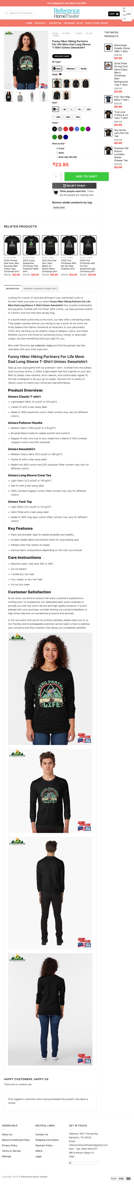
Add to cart (86, 176)
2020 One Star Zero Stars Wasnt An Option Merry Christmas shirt (49, 266)
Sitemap (6, 1156)
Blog (80, 23)
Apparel (66, 33)
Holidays (40, 23)
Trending (69, 23)
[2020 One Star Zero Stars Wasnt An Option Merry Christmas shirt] (50, 245)
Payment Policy (43, 1145)
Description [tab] (12, 289)
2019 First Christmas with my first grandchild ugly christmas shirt (87, 266)
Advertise (55, 23)
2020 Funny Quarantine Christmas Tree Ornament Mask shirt (30, 266)
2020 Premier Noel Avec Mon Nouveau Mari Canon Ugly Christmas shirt (11, 266)
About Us (7, 1134)
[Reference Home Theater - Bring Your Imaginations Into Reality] (67, 13)
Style (56, 74)
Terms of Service (11, 1151)
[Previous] (8, 60)
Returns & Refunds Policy (16, 1140)
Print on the (58, 143)
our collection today (42, 345)
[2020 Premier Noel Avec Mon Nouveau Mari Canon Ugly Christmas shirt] (12, 245)
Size (55, 102)
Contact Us (41, 1134)
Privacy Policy (9, 1145)
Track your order (96, 23)
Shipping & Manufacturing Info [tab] (40, 289)
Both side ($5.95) (68, 157)
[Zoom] (8, 86)
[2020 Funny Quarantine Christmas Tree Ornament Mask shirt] (31, 245)
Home (29, 23)
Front (61, 148)
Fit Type (57, 62)
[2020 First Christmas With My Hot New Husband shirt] (69, 245)
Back (61, 152)
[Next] (44, 60)
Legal (38, 1156)
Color (55, 122)
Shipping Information (47, 1140)
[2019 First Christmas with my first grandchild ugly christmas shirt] (88, 245)
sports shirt (59, 208)
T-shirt (78, 33)
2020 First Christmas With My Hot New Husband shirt (68, 264)
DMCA (39, 1151)
